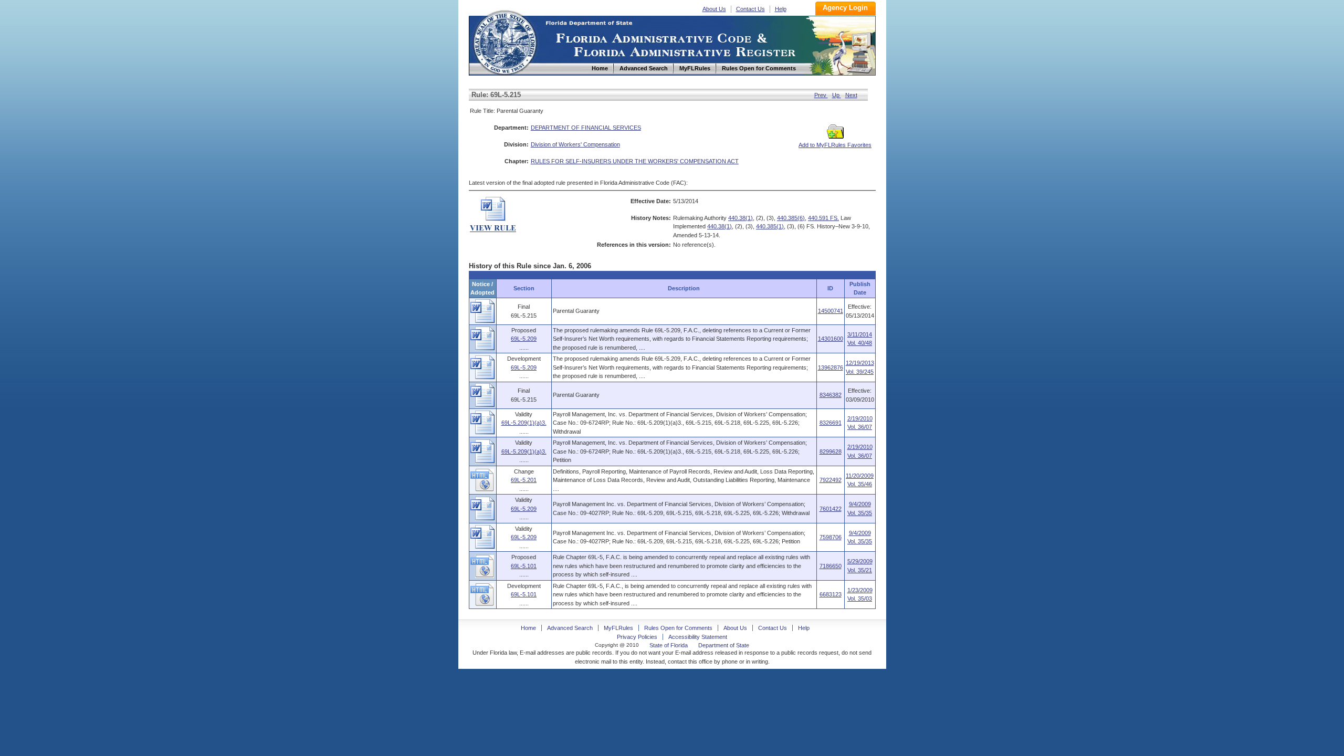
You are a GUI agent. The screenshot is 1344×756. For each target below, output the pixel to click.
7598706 (831, 537)
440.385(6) (791, 218)
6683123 (831, 594)
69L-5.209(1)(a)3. (524, 422)
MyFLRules (618, 628)
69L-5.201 (524, 480)
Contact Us (750, 9)
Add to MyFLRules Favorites (835, 145)
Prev (821, 95)
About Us (714, 9)
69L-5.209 (524, 338)
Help (780, 9)
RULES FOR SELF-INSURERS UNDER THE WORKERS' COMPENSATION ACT (635, 161)
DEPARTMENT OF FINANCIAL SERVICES (586, 127)
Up (836, 95)
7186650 (831, 566)
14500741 (830, 311)
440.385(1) (770, 226)
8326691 (831, 422)
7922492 (831, 480)
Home (504, 41)
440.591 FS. (823, 218)
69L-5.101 (524, 566)
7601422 (831, 509)
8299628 (831, 451)
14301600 (830, 338)
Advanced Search (570, 628)
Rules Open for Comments (678, 628)
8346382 (831, 395)
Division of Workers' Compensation (575, 144)
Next (851, 95)
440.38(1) (740, 218)
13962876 (830, 367)
